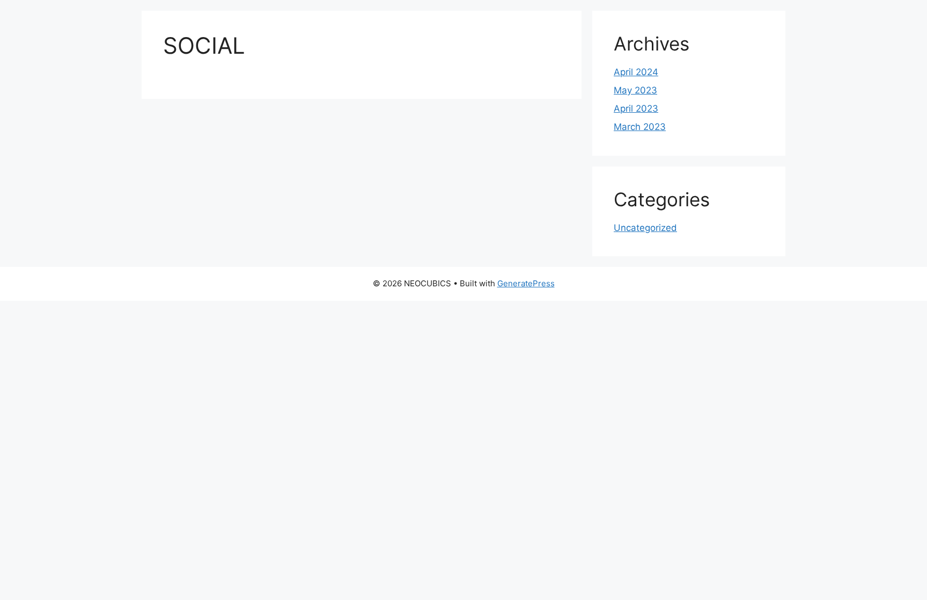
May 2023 (635, 90)
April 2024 (636, 72)
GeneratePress (526, 283)
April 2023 (636, 108)
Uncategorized (645, 227)
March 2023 (640, 126)
